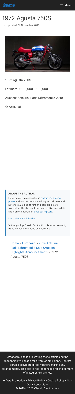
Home (14, 243)
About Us (39, 384)
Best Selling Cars (43, 211)
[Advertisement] (37, 146)
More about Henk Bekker (22, 218)
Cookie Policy (55, 380)
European (28, 243)
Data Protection (15, 380)
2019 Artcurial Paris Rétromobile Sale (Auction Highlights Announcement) (34, 247)
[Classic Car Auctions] (9, 5)
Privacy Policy (36, 380)
